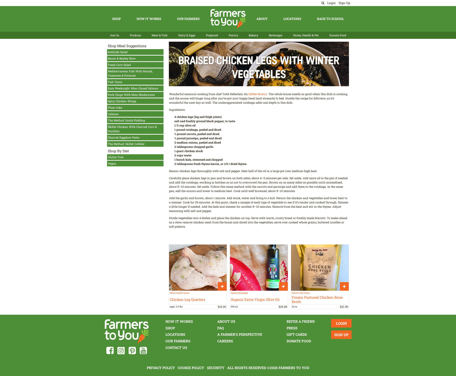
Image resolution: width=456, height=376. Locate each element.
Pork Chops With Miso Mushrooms (131, 95)
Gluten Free (115, 157)
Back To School (330, 19)
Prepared (212, 35)
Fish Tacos (115, 82)
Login (331, 3)
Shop (116, 19)
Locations (292, 19)
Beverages (275, 35)
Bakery (253, 35)
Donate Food (337, 35)
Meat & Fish (159, 35)
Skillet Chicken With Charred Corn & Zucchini (132, 129)
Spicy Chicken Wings (122, 101)
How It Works (149, 19)
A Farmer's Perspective (239, 334)
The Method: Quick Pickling (126, 120)
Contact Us (176, 347)
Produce (135, 35)
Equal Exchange (239, 292)
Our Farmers (188, 19)
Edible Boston (257, 94)
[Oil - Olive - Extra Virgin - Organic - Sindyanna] (259, 268)
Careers (225, 341)
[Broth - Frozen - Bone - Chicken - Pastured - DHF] (320, 268)
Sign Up (344, 3)
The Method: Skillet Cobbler (126, 144)
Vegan (112, 163)
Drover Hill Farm (301, 292)
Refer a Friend (301, 321)
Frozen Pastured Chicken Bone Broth (317, 299)
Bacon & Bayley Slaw (122, 58)
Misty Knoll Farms (179, 292)
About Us (226, 321)
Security (215, 367)
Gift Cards (297, 334)
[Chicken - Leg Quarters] (198, 268)
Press (292, 328)
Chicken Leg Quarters (187, 299)
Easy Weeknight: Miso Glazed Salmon (133, 88)
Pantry (233, 35)
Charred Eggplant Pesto (123, 137)
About (262, 19)
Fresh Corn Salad (119, 65)
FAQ (220, 328)
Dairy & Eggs (186, 35)
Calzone (113, 114)
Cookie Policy (191, 367)
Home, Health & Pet (306, 35)
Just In (114, 35)
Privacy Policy (161, 367)
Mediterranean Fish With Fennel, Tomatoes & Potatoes (130, 73)
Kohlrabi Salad (118, 52)
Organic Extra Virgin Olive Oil (255, 299)
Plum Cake (115, 107)
